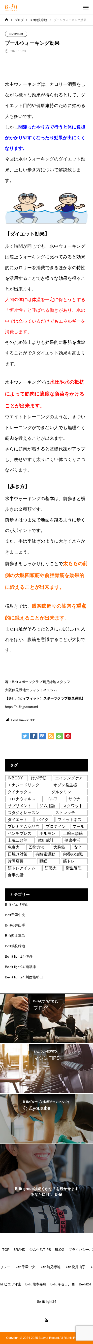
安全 (78, 847)
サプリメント (19, 806)
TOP (5, 1250)
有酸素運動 (45, 854)
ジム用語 (47, 806)
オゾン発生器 (65, 785)
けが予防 (39, 778)
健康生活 (72, 840)
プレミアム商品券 (23, 826)
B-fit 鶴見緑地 (50, 1267)
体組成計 (46, 840)
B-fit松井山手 (15, 925)
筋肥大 (51, 868)
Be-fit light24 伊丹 (18, 956)
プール (78, 826)
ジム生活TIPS (40, 1250)
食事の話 (16, 875)
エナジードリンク (23, 785)
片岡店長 (16, 861)
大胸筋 (59, 847)
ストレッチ (65, 813)
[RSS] (46, 1320)
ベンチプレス (19, 833)
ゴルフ (52, 799)
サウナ (74, 799)
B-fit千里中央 (15, 915)
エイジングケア (69, 778)
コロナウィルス (21, 799)
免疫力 (14, 847)
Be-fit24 (85, 1284)
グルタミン (61, 792)
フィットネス (70, 819)
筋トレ (69, 861)
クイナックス (19, 792)
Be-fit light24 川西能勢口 (24, 977)
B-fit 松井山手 (75, 1267)
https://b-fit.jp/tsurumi (21, 707)
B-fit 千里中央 (24, 1267)
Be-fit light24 (46, 1301)
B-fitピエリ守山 (17, 904)
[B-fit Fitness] (11, 7)
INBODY (15, 778)
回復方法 (36, 847)
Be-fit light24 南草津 (20, 967)
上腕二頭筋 (18, 840)
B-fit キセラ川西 (62, 1284)
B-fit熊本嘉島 (15, 936)
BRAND (19, 1250)
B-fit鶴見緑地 (16, 34)
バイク (43, 819)
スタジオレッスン (23, 813)
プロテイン (56, 826)
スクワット (73, 806)
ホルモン (47, 833)
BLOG (59, 1250)
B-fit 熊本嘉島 (35, 1284)
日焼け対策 (18, 854)
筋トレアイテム (21, 868)
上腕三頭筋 (73, 833)
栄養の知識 (73, 854)
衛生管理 (74, 868)
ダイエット (18, 819)
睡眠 (43, 861)
